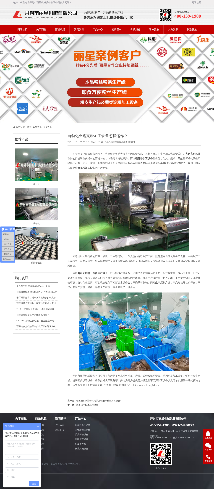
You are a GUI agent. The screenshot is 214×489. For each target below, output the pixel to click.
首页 (29, 127)
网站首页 (22, 29)
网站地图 (196, 2)
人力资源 (173, 29)
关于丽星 (41, 29)
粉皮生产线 (80, 444)
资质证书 (117, 29)
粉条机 (36, 223)
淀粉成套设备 (81, 439)
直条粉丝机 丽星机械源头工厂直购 (33, 286)
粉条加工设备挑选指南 (87, 405)
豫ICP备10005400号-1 (70, 464)
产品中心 (98, 29)
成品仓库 (39, 444)
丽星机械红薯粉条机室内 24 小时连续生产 (36, 292)
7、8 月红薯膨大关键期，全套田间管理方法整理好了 (42, 309)
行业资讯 (47, 127)
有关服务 (135, 29)
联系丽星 (192, 29)
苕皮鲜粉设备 (81, 434)
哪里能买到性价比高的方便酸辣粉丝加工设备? (98, 400)
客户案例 (154, 29)
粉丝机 (36, 184)
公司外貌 (39, 425)
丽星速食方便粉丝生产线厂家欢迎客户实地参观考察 (41, 326)
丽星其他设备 (81, 448)
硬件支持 (39, 439)
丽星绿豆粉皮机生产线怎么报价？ (32, 315)
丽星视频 (39, 448)
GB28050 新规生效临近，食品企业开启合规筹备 (39, 321)
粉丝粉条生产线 (82, 425)
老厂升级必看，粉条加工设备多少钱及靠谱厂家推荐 (41, 297)
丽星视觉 (60, 29)
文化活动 (39, 434)
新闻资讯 (79, 29)
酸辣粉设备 (36, 263)
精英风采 (39, 430)
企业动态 (59, 425)
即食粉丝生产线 (82, 430)
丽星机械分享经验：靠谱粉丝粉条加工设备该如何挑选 (42, 303)
